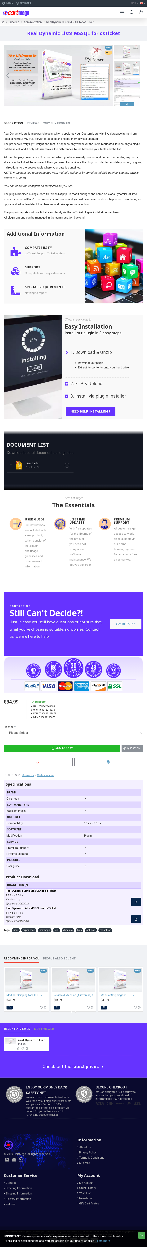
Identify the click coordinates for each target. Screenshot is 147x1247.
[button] (7, 75)
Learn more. (103, 1241)
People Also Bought (59, 958)
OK (142, 1235)
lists (79, 930)
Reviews (33, 123)
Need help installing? (90, 411)
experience (29, 930)
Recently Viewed (17, 1029)
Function (14, 22)
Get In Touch (125, 624)
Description (13, 123)
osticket (90, 930)
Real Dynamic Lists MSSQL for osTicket (32, 1040)
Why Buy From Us (56, 123)
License (9, 727)
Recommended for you (21, 958)
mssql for (105, 930)
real (57, 930)
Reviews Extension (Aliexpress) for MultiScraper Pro (74, 995)
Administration (33, 22)
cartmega (44, 930)
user (15, 930)
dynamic (68, 930)
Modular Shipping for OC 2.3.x (24, 995)
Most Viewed (44, 1029)
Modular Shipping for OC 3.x (117, 995)
